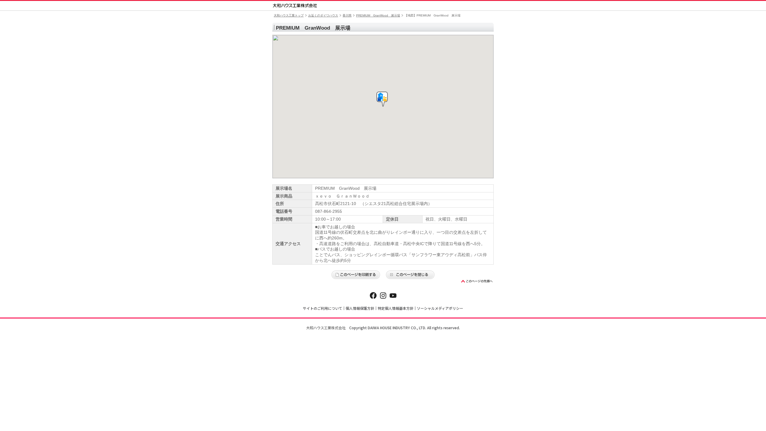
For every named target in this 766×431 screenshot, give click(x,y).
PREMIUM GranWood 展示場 (378, 15)
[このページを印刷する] (356, 275)
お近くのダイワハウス (323, 15)
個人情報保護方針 (360, 308)
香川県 (347, 15)
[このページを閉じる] (410, 275)
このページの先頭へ (477, 281)
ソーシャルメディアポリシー (440, 308)
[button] (382, 99)
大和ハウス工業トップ (289, 15)
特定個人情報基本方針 (396, 308)
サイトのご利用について (322, 308)
